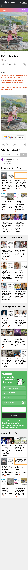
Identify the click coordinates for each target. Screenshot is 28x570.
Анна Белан (7, 59)
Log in (24, 2)
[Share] (24, 64)
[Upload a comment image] (18, 154)
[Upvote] (3, 64)
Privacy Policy (18, 427)
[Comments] (14, 64)
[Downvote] (7, 64)
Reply (10, 163)
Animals (17, 6)
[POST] (23, 155)
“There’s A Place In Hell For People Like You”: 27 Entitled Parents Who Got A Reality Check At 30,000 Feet (13, 82)
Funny (11, 6)
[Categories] (2, 2)
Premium (5, 6)
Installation (23, 6)
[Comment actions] (21, 159)
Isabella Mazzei (8, 159)
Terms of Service (8, 427)
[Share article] (24, 96)
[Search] (20, 2)
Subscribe (23, 9)
